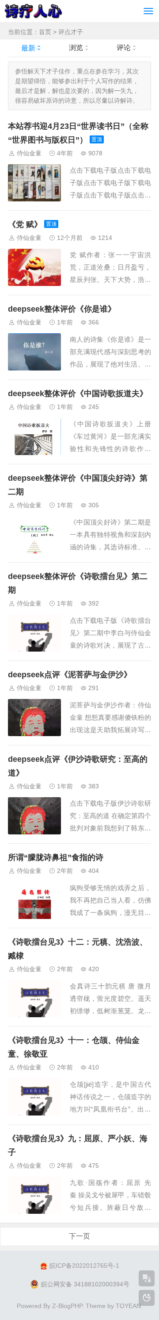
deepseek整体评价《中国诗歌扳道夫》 (78, 393)
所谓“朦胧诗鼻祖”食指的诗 (55, 857)
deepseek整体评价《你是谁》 (62, 309)
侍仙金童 (29, 153)
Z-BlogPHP (67, 1305)
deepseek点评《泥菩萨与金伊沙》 (70, 674)
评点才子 (70, 31)
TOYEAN (128, 1305)
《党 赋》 (25, 224)
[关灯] (147, 1298)
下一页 (79, 1236)
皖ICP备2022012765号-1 (84, 1265)
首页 (45, 31)
